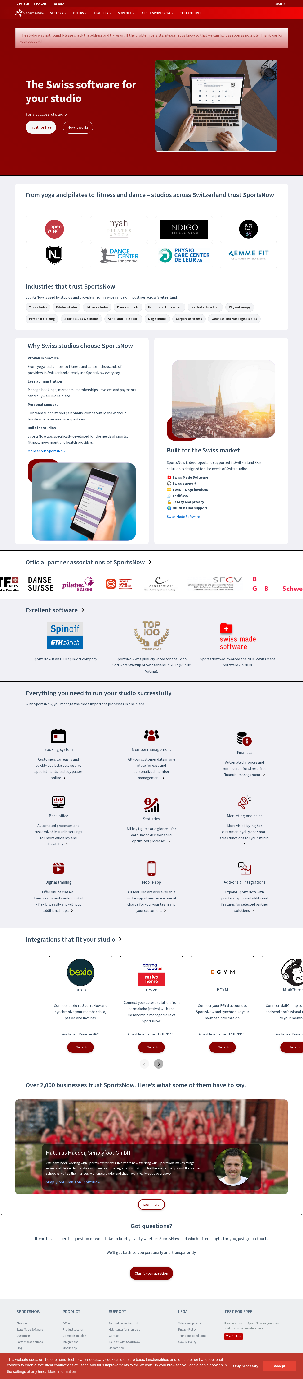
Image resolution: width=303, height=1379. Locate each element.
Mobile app (70, 1348)
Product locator (73, 1330)
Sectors (57, 13)
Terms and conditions (192, 1336)
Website (82, 1047)
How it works (78, 127)
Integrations (70, 1342)
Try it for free (41, 127)
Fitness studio (97, 307)
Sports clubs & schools (81, 319)
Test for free (190, 13)
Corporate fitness (189, 319)
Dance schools (128, 307)
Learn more (151, 1204)
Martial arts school (205, 307)
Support (125, 13)
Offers (79, 13)
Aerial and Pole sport (123, 319)
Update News (117, 1348)
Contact (114, 1336)
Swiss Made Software (183, 516)
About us (22, 1323)
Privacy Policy (187, 1330)
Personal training (42, 319)
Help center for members (124, 1330)
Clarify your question (151, 1273)
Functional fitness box (165, 307)
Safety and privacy (189, 1323)
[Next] (158, 1064)
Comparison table (74, 1336)
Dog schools (157, 319)
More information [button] (62, 1372)
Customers (23, 1336)
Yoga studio (38, 307)
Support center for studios (125, 1323)
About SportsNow (156, 13)
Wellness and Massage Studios (234, 319)
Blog (19, 1348)
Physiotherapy (239, 307)
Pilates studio (66, 307)
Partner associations (30, 1342)
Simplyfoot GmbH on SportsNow (73, 1182)
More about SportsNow (46, 450)
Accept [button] (279, 1366)
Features (101, 13)
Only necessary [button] (245, 1366)
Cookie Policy (187, 1342)
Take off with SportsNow (124, 1342)
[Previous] (144, 1064)
